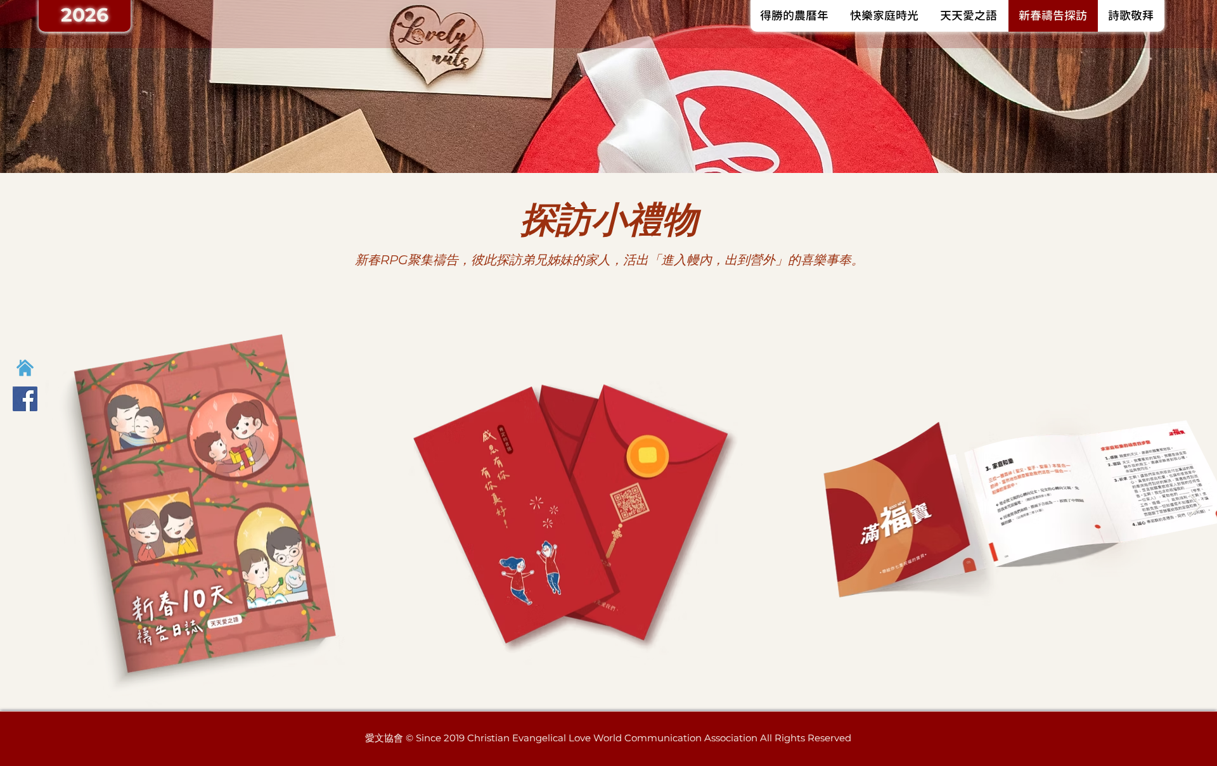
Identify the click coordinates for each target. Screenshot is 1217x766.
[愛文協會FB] (25, 398)
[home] (25, 367)
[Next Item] (1195, 506)
